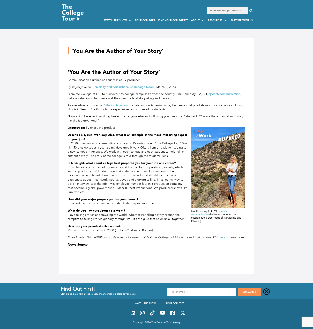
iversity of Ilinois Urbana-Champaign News (125, 87)
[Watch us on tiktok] (152, 314)
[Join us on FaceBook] (172, 314)
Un (94, 87)
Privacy (176, 322)
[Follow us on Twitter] (182, 314)
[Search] (251, 10)
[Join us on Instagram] (142, 314)
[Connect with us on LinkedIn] (132, 314)
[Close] (266, 291)
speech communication (224, 94)
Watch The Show (115, 20)
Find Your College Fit (173, 20)
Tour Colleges (145, 20)
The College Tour (117, 105)
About (195, 20)
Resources (215, 20)
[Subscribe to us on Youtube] (162, 314)
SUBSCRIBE (249, 291)
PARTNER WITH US (242, 20)
